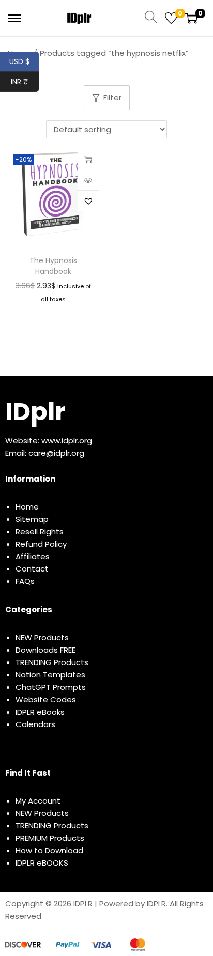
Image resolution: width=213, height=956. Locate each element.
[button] (88, 201)
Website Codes (46, 699)
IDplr (35, 411)
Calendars (35, 724)
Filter (112, 97)
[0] (171, 18)
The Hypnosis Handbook (53, 265)
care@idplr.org (56, 453)
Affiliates (33, 556)
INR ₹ (25, 81)
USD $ (24, 61)
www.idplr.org (66, 440)
